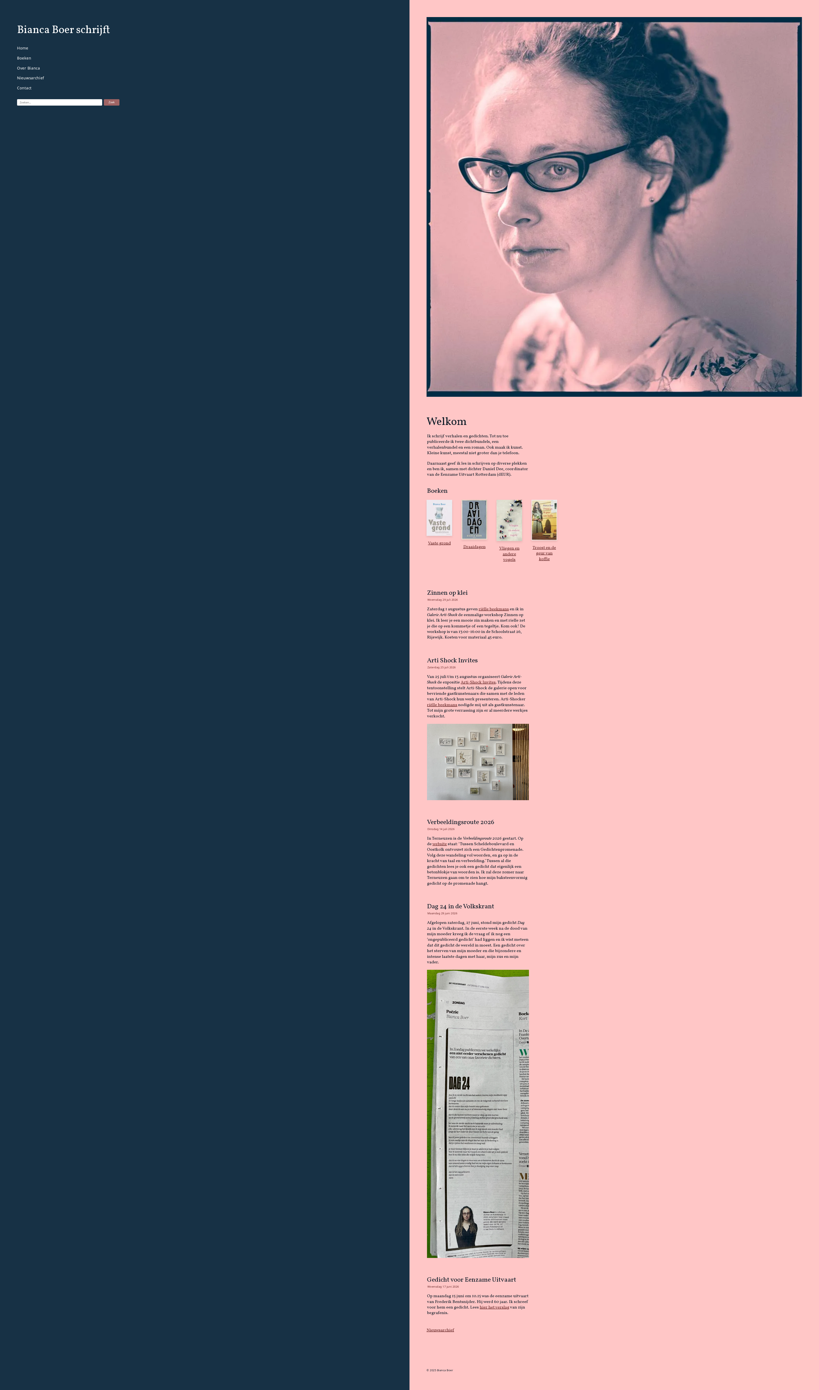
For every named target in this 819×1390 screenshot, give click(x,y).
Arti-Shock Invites (478, 682)
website (439, 844)
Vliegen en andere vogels (509, 554)
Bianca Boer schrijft (63, 30)
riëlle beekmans (494, 609)
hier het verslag (494, 1307)
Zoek (112, 102)
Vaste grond (439, 543)
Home (22, 48)
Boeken (24, 58)
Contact (24, 87)
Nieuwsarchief (30, 77)
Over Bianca (28, 68)
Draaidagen (474, 547)
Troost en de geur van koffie (544, 553)
